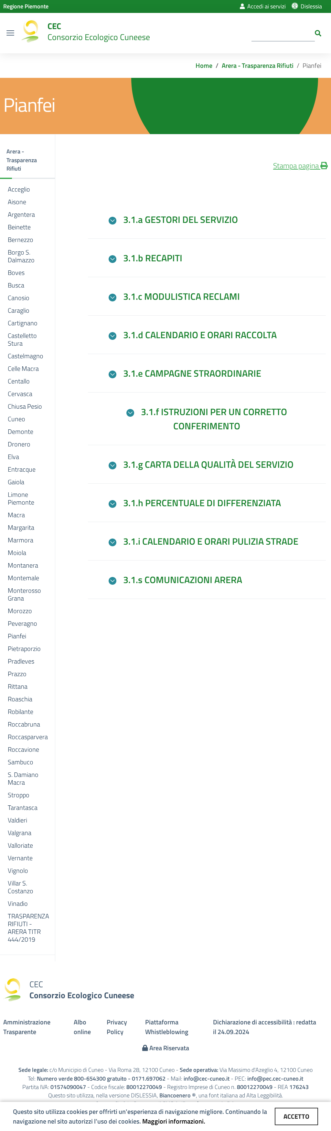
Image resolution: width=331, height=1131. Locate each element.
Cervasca (20, 394)
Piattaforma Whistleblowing (166, 1027)
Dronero (19, 444)
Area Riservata (168, 1048)
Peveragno (22, 623)
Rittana (17, 686)
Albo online (82, 1027)
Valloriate (20, 845)
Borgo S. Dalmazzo (21, 256)
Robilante (20, 712)
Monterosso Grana (24, 594)
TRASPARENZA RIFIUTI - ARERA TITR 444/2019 (28, 927)
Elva (13, 457)
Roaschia (20, 699)
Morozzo (20, 611)
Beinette (19, 227)
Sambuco (20, 762)
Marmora (20, 540)
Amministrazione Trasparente (26, 1027)
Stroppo (18, 795)
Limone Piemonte (21, 498)
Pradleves (21, 661)
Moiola (17, 553)
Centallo (19, 381)
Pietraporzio (24, 649)
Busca (16, 285)
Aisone (17, 202)
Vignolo (18, 870)
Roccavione (23, 749)
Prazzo (17, 674)
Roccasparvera (28, 737)
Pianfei (17, 636)
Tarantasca (22, 808)
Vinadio (18, 903)
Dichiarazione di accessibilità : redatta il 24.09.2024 (264, 1027)
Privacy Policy (117, 1027)
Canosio (18, 298)
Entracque (22, 469)
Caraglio (18, 310)
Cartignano (22, 323)
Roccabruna (24, 724)
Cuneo (16, 419)
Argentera (21, 214)
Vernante (20, 858)
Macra (16, 515)
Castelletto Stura (22, 339)
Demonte (20, 431)
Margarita (21, 527)
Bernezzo (20, 240)
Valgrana (19, 833)
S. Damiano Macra (23, 778)
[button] (27, 160)
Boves (16, 273)
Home (204, 65)
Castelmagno (25, 356)
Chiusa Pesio (25, 406)
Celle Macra (23, 368)
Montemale (23, 578)
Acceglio (19, 189)
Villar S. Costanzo (20, 887)
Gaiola (16, 482)
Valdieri (17, 820)
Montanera (23, 565)
